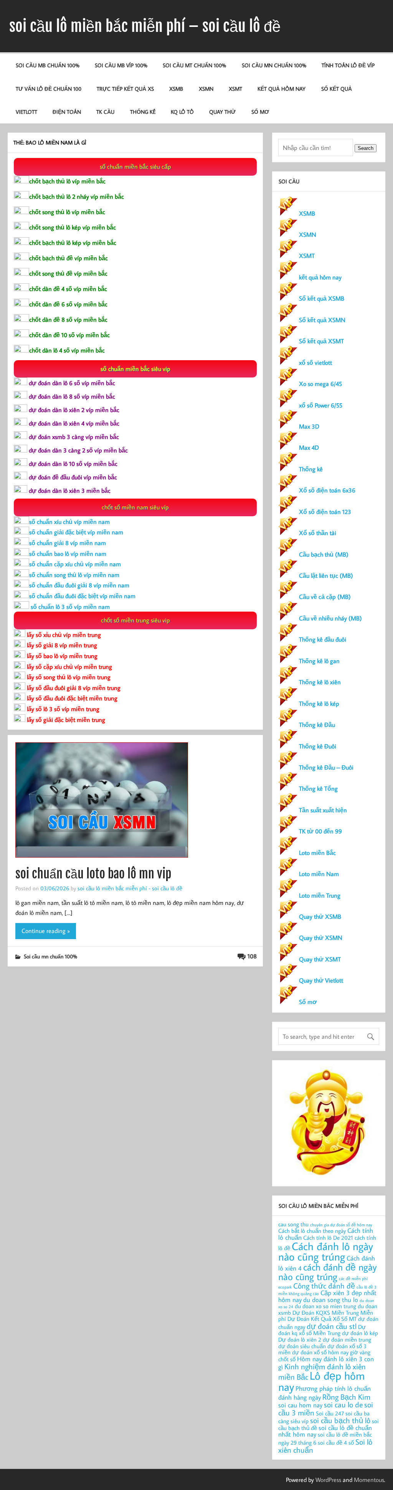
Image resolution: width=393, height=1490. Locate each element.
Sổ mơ (308, 1002)
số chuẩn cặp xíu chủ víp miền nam (75, 564)
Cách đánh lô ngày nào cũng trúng (325, 1251)
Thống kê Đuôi (317, 746)
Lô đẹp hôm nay (321, 1381)
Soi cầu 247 (330, 1413)
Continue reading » (45, 931)
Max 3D (309, 426)
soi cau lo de (343, 1404)
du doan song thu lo (330, 1299)
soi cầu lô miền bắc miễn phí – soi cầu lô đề (145, 26)
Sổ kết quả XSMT (321, 341)
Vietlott (26, 111)
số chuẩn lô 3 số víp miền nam (69, 606)
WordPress (328, 1479)
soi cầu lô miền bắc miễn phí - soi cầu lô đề (130, 888)
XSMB (176, 88)
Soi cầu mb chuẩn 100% (47, 65)
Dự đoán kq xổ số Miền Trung (322, 1330)
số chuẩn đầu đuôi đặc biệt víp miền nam (82, 596)
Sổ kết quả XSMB (321, 298)
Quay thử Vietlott (321, 980)
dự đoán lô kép (360, 1333)
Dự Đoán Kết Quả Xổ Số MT (322, 1318)
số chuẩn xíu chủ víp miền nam (69, 521)
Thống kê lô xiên (320, 682)
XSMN (206, 88)
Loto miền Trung (319, 895)
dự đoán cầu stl (332, 1326)
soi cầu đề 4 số (336, 1442)
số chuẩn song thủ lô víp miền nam (74, 575)
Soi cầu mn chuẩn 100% (274, 65)
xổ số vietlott (315, 362)
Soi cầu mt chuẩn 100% (194, 65)
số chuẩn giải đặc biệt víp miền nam (76, 532)
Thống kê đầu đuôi (322, 639)
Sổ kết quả (336, 88)
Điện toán (67, 111)
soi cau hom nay (300, 1404)
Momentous (369, 1479)
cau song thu (293, 1224)
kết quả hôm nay (281, 88)
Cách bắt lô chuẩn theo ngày (312, 1230)
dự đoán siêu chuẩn (302, 1346)
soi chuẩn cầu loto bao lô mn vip (93, 873)
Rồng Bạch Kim (346, 1397)
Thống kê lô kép (319, 703)
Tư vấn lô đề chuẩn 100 (48, 88)
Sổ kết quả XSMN (322, 320)
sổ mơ (260, 111)
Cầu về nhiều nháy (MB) (330, 618)
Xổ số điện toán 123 (325, 512)
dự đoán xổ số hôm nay (320, 1352)
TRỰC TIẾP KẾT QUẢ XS (125, 88)
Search (365, 148)
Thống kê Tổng (318, 788)
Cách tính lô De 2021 (328, 1237)
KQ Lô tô (182, 111)
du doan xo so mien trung (325, 1306)
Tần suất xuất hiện (323, 810)
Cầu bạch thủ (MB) (323, 554)
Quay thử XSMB (320, 916)
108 (252, 956)
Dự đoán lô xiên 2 (299, 1339)
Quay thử (222, 111)
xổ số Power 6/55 (320, 405)
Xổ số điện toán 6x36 (327, 490)
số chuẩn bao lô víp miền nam (67, 553)
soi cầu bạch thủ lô (340, 1420)
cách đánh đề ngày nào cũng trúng (327, 1272)
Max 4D (309, 447)
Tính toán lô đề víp (348, 65)
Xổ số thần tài (317, 533)
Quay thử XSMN (320, 937)
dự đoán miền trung (347, 1339)
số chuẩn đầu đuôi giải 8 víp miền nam (79, 585)
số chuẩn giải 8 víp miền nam (67, 543)
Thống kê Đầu (317, 724)
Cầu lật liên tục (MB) (326, 575)
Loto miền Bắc (317, 852)
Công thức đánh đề (324, 1285)
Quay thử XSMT (320, 959)
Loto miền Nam (319, 874)
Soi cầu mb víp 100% (121, 65)
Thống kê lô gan (319, 661)
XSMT (235, 88)
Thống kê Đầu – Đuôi (326, 767)
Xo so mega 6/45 (320, 383)
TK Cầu (105, 111)
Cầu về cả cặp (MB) (325, 596)
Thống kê (142, 111)
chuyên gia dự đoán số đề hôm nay (341, 1224)
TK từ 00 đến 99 (320, 831)
